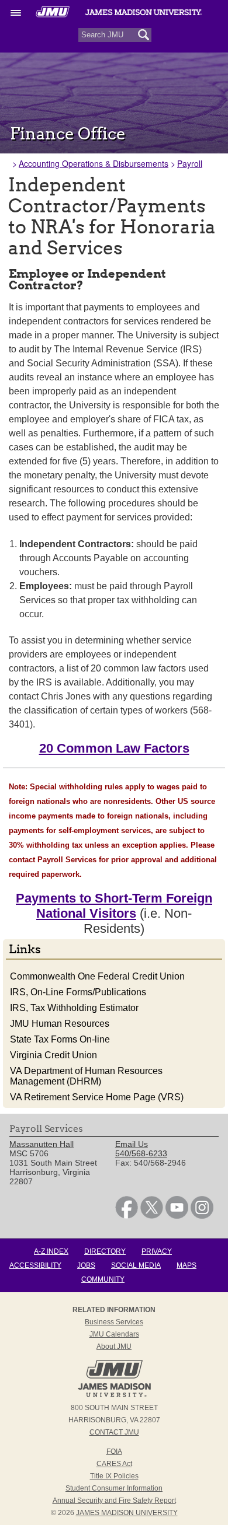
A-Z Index (51, 1251)
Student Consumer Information (114, 1488)
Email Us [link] (131, 1144)
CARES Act (114, 1464)
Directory (105, 1251)
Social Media (136, 1265)
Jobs (86, 1265)
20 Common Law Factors (114, 748)
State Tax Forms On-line (60, 1039)
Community (103, 1279)
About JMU (114, 1346)
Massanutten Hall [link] (41, 1144)
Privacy (156, 1251)
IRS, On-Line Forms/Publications (78, 992)
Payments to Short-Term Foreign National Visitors (114, 906)
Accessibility (35, 1265)
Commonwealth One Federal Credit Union (97, 976)
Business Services (114, 1322)
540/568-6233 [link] (141, 1153)
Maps (186, 1265)
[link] (126, 1215)
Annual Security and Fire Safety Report (114, 1500)
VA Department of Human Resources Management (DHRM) (86, 1076)
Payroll (189, 163)
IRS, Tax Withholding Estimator (74, 1008)
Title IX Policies (114, 1476)
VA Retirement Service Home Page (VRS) (97, 1097)
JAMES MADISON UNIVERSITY (127, 1513)
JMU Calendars (114, 1334)
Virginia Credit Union (53, 1055)
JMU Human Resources (59, 1024)
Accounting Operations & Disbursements (93, 163)
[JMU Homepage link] (114, 1395)
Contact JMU (114, 1432)
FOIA (114, 1451)
